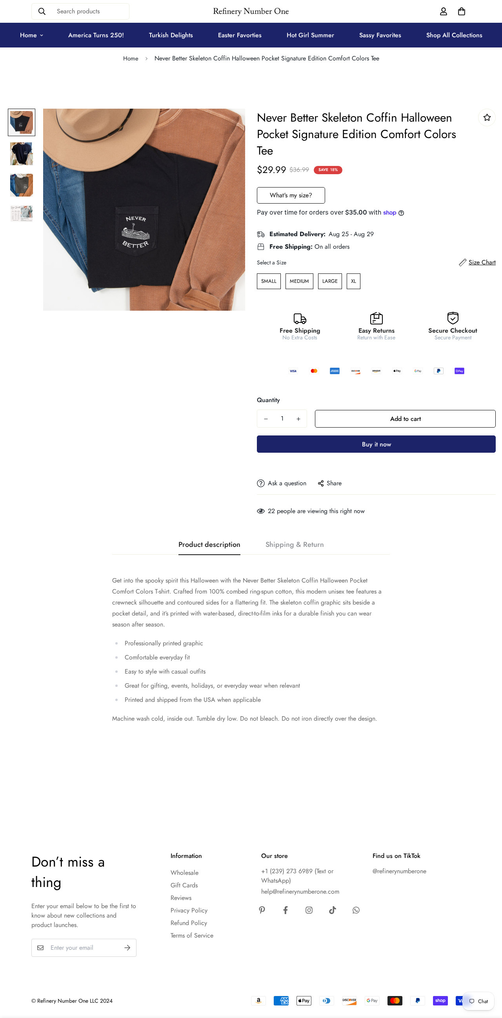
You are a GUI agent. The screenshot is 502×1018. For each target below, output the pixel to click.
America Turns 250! (96, 35)
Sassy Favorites (380, 35)
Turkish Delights (171, 35)
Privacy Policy (189, 910)
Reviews (181, 897)
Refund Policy (189, 922)
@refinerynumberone (399, 871)
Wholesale (184, 872)
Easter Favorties (240, 35)
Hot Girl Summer (310, 35)
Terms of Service (192, 935)
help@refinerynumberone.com (300, 891)
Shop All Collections (454, 35)
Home (28, 35)
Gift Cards (184, 885)
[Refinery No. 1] (251, 11)
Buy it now (376, 444)
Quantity (268, 399)
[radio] (269, 281)
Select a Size (271, 262)
